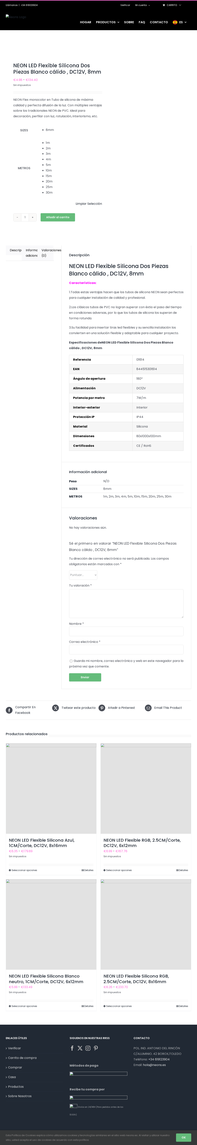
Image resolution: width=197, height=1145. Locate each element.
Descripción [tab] (16, 250)
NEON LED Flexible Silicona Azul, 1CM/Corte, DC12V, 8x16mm (41, 843)
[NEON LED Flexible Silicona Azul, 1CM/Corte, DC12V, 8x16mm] (51, 788)
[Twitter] (80, 1048)
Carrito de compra (22, 1058)
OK (184, 1137)
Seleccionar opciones (24, 870)
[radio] (74, 130)
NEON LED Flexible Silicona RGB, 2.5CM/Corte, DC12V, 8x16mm (136, 979)
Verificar (14, 1048)
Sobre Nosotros (20, 1096)
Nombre (76, 624)
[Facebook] (72, 1048)
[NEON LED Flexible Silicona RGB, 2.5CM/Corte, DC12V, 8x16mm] (146, 924)
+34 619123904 (29, 5)
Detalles (88, 870)
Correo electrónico (84, 642)
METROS (24, 168)
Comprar (15, 1067)
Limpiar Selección (89, 203)
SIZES (24, 130)
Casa (12, 1077)
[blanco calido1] (50, 47)
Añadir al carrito (57, 217)
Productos (16, 1086)
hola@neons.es (154, 1065)
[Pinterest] (95, 1048)
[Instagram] (87, 1048)
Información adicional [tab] (32, 253)
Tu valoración (80, 585)
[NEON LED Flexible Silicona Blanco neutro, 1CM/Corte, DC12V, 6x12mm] (51, 924)
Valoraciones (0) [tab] (47, 253)
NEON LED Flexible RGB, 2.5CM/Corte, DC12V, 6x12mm (142, 843)
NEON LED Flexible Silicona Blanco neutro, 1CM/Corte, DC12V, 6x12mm (46, 979)
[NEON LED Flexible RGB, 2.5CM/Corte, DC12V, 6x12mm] (146, 788)
